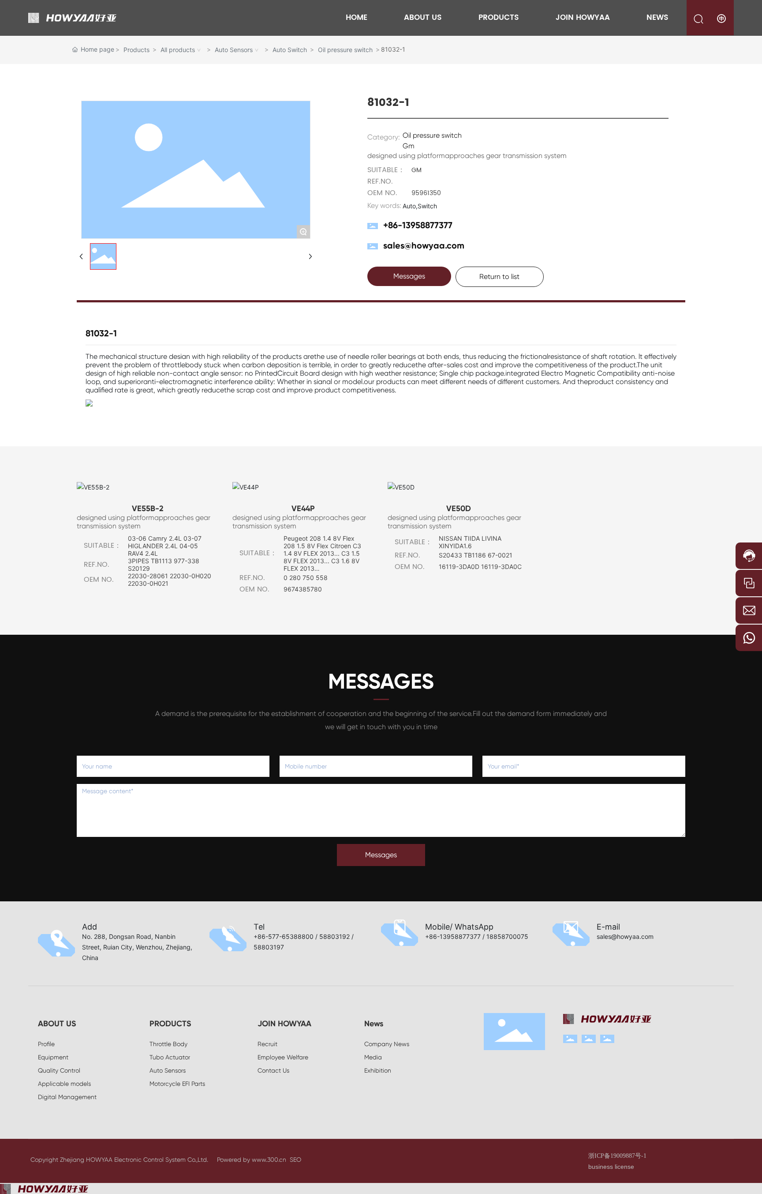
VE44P (303, 508)
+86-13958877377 (417, 225)
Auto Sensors (234, 49)
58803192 (334, 936)
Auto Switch (290, 49)
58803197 (269, 947)
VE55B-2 (148, 508)
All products (178, 49)
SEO (295, 1159)
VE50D (458, 508)
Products (136, 49)
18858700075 (507, 936)
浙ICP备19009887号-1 (617, 1156)
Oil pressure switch (345, 49)
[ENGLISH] (722, 18)
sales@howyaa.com (423, 245)
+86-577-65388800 (284, 936)
